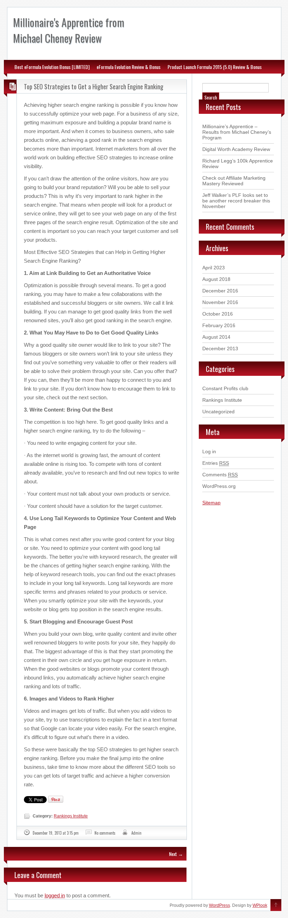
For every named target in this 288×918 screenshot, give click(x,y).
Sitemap (211, 502)
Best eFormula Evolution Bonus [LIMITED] (52, 66)
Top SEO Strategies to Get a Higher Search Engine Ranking (93, 86)
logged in (55, 895)
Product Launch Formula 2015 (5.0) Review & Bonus (215, 66)
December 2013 (220, 348)
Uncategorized (218, 411)
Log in (209, 451)
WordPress (219, 905)
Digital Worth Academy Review (236, 149)
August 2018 (216, 279)
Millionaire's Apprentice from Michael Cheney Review (68, 30)
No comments (105, 833)
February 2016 (218, 325)
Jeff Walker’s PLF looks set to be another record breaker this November (236, 200)
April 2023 (213, 267)
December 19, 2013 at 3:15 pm (56, 833)
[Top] (276, 905)
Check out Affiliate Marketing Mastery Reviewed (234, 180)
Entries (215, 463)
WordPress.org (219, 486)
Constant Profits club (225, 388)
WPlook (260, 905)
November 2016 (220, 302)
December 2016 (220, 291)
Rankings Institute (71, 816)
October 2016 (217, 314)
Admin (136, 833)
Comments (220, 474)
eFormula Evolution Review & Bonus (129, 66)
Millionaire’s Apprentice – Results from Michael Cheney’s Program (236, 132)
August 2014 (216, 337)
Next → (176, 853)
